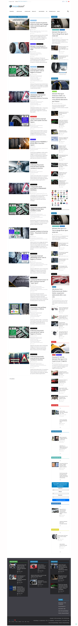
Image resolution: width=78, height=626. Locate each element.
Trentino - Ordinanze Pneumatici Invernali (36, 80)
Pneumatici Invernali (41, 66)
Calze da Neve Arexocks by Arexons (63, 536)
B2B (25, 621)
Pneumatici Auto (33, 139)
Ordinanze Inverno (33, 116)
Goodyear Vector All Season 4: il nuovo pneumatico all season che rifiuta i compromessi (63, 147)
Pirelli (43, 263)
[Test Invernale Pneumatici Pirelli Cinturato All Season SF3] (54, 58)
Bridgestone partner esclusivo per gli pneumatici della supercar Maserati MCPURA (63, 182)
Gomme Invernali (33, 75)
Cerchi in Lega (19, 11)
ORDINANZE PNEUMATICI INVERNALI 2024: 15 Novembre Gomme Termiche (39, 96)
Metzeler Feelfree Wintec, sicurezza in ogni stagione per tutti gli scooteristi (38, 576)
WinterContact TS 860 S (33, 290)
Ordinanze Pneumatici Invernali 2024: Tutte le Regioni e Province (37, 70)
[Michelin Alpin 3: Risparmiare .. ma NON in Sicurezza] (33, 583)
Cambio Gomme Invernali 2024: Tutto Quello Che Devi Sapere (38, 120)
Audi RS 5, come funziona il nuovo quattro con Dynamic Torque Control (63, 317)
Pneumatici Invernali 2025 (34, 54)
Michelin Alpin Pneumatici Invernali (36, 262)
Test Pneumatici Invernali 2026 (34, 79)
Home (10, 621)
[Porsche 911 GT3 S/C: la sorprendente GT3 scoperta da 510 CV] (54, 382)
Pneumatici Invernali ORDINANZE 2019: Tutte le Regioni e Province (38, 257)
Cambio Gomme (33, 148)
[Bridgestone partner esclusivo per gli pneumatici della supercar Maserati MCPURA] (54, 184)
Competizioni (54, 91)
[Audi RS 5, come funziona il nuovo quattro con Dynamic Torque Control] (54, 318)
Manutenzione (41, 11)
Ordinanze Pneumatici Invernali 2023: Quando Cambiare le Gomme (37, 166)
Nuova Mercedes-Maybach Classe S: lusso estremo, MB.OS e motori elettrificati (63, 324)
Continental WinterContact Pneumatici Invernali (37, 287)
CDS (46, 11)
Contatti (16, 621)
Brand (58, 11)
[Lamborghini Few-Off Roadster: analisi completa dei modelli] (54, 374)
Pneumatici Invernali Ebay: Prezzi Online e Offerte (38, 308)
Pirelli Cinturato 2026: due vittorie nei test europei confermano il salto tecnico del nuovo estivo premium (64, 465)
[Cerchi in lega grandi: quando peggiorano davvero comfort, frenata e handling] (55, 421)
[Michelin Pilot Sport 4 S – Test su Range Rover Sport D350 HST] (60, 23)
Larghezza (60, 488)
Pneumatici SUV (62, 29)
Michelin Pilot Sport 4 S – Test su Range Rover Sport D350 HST (60, 34)
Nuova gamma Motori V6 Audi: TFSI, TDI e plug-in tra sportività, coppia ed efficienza (63, 333)
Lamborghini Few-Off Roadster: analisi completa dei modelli (63, 373)
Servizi (23, 621)
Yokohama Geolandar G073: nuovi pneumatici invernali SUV (62, 510)
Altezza (60, 491)
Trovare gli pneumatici (60, 500)
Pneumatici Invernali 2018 (34, 314)
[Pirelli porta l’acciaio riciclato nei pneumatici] (54, 133)
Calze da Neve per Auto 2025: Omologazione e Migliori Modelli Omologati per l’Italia (63, 545)
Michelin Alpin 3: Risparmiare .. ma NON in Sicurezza (42, 582)
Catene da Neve (27, 11)
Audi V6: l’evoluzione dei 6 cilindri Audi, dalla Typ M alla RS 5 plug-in (63, 308)
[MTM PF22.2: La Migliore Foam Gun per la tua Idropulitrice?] (55, 438)
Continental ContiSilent (38, 286)
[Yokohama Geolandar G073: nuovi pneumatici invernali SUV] (53, 510)
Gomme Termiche (39, 75)
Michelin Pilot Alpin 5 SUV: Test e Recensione (63, 260)
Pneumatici (12, 11)
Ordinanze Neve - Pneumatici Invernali (36, 53)
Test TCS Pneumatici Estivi (42, 365)
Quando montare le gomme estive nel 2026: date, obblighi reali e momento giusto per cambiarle (39, 25)
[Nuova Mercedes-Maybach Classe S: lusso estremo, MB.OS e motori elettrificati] (54, 325)
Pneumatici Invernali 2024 (34, 77)
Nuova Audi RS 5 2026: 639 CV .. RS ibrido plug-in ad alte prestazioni (63, 389)
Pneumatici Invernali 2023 (34, 172)
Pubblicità (19, 621)
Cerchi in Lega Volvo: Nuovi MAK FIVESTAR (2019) (63, 412)
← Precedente (11, 378)
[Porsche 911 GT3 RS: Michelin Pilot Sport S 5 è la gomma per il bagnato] (60, 348)
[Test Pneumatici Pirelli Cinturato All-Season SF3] (54, 268)
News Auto (34, 11)
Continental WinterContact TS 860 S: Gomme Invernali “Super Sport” (39, 281)
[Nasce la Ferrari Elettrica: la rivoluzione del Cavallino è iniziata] (54, 399)
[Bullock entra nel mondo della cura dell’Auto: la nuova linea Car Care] (55, 447)
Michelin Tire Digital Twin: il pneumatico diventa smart (63, 139)
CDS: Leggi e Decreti (33, 20)
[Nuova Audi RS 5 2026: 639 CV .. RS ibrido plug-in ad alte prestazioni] (54, 390)
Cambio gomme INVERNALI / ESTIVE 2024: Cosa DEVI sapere (38, 143)
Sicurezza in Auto (52, 11)
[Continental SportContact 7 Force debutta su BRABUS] (54, 157)
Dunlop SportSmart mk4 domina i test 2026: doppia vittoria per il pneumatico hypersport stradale (21, 567)
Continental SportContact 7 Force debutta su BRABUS (63, 156)
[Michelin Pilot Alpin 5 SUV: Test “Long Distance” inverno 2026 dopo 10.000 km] (54, 50)
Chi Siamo (12, 621)
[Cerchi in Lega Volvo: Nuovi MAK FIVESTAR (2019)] (55, 412)
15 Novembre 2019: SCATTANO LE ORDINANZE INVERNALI (38, 188)
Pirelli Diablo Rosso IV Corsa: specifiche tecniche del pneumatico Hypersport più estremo (21, 578)
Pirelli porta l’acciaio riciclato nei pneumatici (63, 131)
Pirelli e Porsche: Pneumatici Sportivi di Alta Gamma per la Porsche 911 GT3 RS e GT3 (42, 567)
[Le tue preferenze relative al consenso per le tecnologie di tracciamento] (76, 624)
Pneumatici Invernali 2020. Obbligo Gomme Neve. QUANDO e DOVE (38, 209)
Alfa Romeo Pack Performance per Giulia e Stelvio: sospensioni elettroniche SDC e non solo (59, 293)
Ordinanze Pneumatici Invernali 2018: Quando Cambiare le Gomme (37, 358)
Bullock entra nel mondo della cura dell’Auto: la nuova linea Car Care (63, 447)
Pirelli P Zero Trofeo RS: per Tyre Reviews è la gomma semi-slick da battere (64, 476)
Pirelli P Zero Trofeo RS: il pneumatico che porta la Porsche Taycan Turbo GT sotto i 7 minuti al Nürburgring (63, 122)
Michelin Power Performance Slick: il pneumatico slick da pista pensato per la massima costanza (21, 589)
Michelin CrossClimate (37, 52)
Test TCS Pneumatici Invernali (34, 366)
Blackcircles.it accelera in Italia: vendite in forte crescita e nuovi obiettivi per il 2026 (63, 165)
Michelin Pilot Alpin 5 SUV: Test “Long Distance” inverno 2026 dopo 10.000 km (63, 48)
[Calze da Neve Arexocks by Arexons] (55, 536)
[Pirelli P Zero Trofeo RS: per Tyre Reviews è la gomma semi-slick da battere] (55, 475)
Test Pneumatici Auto (56, 29)
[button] (14, 11)
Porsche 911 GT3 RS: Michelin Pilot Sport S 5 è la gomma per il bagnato (59, 359)
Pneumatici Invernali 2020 (42, 215)
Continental (32, 286)
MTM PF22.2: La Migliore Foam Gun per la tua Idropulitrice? (64, 438)
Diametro (60, 495)
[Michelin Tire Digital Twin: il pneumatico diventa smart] (54, 140)
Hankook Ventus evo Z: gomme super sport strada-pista (63, 173)
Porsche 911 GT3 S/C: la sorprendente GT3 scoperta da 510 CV (63, 381)
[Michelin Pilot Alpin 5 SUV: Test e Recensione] (54, 261)
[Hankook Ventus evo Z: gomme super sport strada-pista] (54, 175)
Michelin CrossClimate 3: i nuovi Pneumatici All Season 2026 (38, 47)
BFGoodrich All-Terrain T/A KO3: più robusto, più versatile (24, 2)
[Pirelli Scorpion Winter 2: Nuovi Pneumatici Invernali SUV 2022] (55, 516)
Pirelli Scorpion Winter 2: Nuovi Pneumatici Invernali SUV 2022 (64, 516)
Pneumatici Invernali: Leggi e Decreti (35, 78)
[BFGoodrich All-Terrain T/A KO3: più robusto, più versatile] (54, 114)
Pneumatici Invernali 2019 (34, 215)
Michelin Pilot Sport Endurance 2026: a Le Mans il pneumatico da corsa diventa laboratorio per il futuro (59, 97)
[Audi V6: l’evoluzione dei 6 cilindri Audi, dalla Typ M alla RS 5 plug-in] (54, 310)
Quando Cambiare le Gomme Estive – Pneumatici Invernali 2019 (39, 232)
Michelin (32, 52)
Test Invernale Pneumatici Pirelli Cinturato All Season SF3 (63, 57)
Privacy (28, 621)
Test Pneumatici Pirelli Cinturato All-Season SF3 (63, 267)
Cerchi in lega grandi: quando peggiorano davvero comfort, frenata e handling (63, 421)
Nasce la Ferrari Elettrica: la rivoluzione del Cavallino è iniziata (63, 397)
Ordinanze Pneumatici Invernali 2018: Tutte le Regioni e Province (37, 332)
